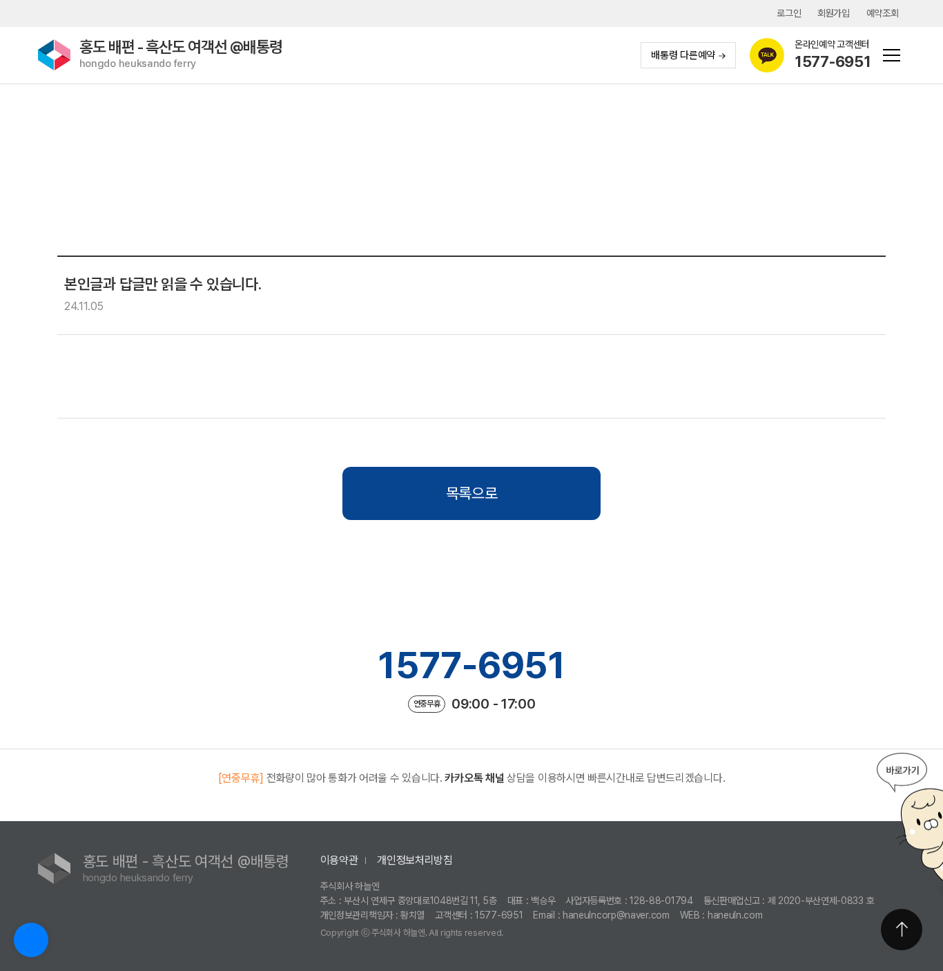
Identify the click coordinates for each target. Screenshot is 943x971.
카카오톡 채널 (474, 778)
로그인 (789, 13)
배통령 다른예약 (683, 55)
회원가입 (833, 13)
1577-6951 (471, 665)
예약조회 (882, 13)
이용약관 (339, 860)
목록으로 (472, 493)
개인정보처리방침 (415, 860)
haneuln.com (735, 915)
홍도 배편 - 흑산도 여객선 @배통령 (180, 54)
